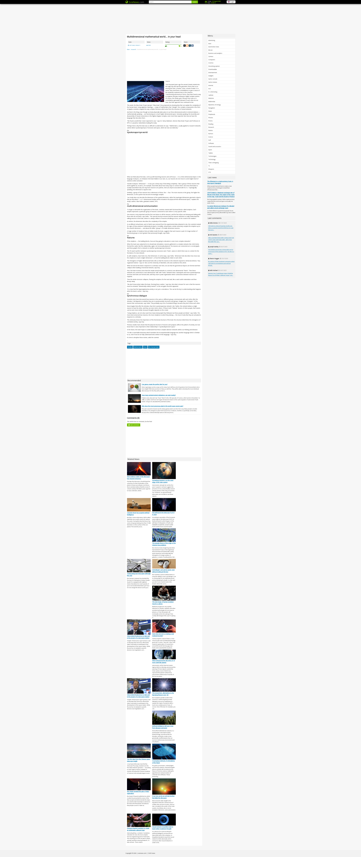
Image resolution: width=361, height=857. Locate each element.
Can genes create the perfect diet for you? (154, 384)
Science (210, 137)
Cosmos (210, 63)
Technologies (212, 156)
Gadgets (210, 76)
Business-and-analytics (215, 53)
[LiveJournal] (190, 45)
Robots (210, 130)
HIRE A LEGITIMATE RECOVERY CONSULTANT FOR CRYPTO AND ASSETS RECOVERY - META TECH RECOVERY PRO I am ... (221, 240)
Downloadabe (212, 69)
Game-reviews (212, 82)
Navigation (211, 108)
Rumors (210, 133)
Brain (145, 347)
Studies (130, 347)
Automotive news (213, 47)
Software (211, 143)
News (210, 111)
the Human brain (154, 347)
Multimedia (211, 101)
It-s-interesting (212, 92)
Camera (210, 56)
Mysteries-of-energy (214, 105)
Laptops (210, 95)
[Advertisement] (180, 19)
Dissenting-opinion (214, 66)
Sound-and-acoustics (214, 146)
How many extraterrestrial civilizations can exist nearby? (159, 395)
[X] (184, 45)
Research (211, 127)
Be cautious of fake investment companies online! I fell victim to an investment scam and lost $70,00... (221, 263)
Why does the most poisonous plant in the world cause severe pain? (162, 406)
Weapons (211, 169)
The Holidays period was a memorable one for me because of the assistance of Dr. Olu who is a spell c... (221, 251)
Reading (210, 124)
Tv (209, 166)
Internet (210, 85)
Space (210, 150)
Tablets (210, 153)
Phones (210, 117)
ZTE (209, 172)
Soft (209, 140)
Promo (210, 121)
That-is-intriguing (213, 162)
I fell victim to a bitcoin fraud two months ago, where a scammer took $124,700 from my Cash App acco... (220, 228)
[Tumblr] (192, 45)
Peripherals (211, 114)
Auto (209, 43)
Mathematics (138, 347)
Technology (211, 159)
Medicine (211, 98)
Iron (209, 89)
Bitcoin (210, 50)
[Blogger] (187, 45)
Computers (211, 60)
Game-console (212, 79)
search (195, 2)
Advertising (211, 40)
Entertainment (212, 72)
